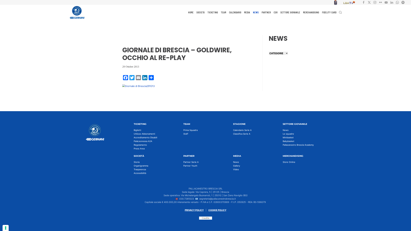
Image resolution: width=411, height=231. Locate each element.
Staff (185, 134)
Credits (205, 218)
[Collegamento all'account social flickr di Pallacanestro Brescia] (380, 2)
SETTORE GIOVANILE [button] (290, 12)
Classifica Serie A (241, 134)
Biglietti (137, 130)
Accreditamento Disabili (145, 137)
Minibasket (288, 137)
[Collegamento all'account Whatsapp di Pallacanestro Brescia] (397, 2)
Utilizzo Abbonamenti (144, 134)
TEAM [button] (223, 12)
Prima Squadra (190, 130)
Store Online (289, 162)
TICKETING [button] (213, 12)
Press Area (139, 148)
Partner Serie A (191, 162)
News (286, 130)
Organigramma (141, 165)
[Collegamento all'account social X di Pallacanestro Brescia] (369, 2)
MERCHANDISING (311, 12)
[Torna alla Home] (77, 12)
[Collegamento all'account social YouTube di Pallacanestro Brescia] (386, 2)
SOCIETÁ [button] (201, 12)
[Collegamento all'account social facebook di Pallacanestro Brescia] (363, 2)
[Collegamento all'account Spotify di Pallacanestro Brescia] (403, 2)
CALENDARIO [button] (235, 12)
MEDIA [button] (247, 12)
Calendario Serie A (242, 130)
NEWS (256, 12)
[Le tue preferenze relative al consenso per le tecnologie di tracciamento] (6, 228)
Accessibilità (140, 173)
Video (236, 169)
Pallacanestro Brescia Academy (298, 145)
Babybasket (288, 141)
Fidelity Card (329, 12)
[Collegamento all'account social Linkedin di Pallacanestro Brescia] (391, 2)
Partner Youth (190, 165)
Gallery (236, 165)
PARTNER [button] (266, 12)
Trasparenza (140, 169)
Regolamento (140, 145)
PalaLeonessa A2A (143, 141)
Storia (137, 162)
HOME (191, 12)
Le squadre (288, 134)
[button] (340, 12)
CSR (276, 12)
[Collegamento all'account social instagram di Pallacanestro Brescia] (374, 2)
